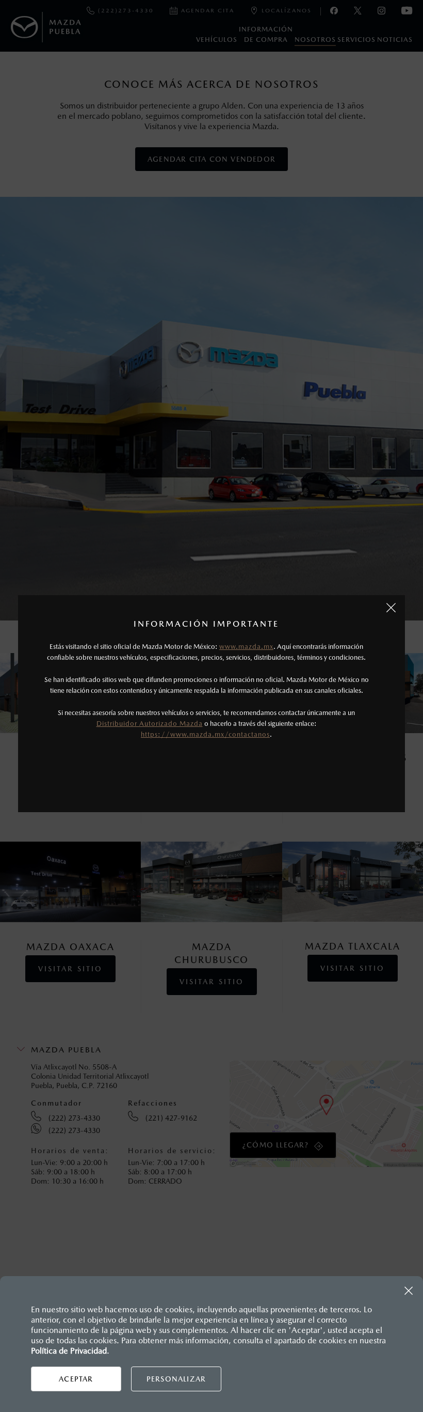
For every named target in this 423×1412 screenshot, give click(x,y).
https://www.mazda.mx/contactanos (205, 734)
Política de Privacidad (69, 1351)
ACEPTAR (76, 1379)
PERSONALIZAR (176, 1379)
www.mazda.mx (246, 646)
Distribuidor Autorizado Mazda (149, 723)
